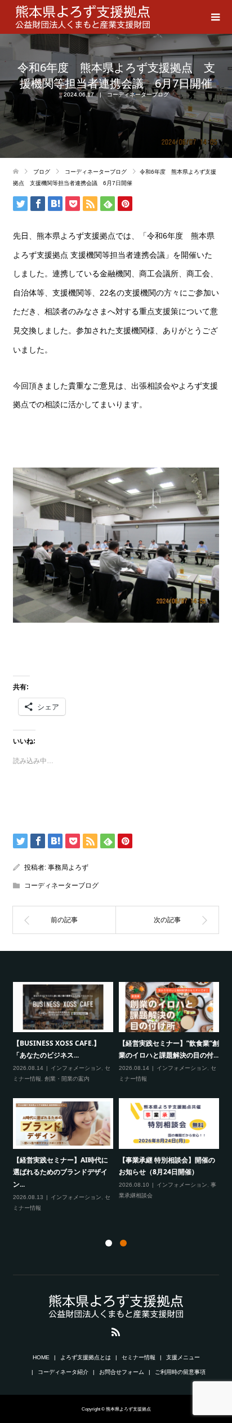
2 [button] (123, 1243)
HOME (41, 1357)
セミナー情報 (138, 1357)
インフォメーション (76, 1068)
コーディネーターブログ (138, 94)
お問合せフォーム (121, 1372)
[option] (119, 1097)
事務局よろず (68, 867)
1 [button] (108, 1243)
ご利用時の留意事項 (180, 1372)
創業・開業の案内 (67, 1079)
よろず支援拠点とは (85, 1357)
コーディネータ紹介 (63, 1372)
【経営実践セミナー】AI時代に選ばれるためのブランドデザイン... (60, 1172)
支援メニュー (183, 1357)
